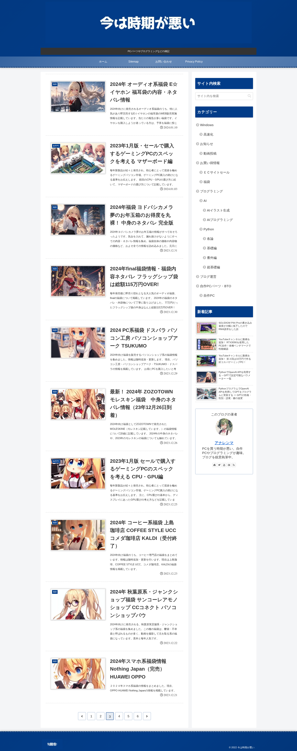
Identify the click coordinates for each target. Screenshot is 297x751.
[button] (249, 96)
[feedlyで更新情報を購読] (229, 465)
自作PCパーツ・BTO (215, 286)
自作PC (209, 295)
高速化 (208, 134)
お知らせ (206, 144)
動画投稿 (210, 153)
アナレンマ (224, 443)
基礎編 (212, 248)
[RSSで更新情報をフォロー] (234, 465)
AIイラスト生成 (218, 210)
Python (209, 229)
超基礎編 (213, 267)
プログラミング (211, 191)
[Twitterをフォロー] (219, 465)
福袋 (207, 182)
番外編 (212, 258)
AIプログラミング (220, 220)
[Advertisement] (224, 504)
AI (205, 201)
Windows (207, 125)
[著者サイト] (214, 465)
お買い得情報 (210, 163)
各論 (210, 238)
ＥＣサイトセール (217, 172)
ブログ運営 (208, 276)
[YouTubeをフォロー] (224, 465)
